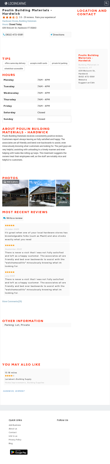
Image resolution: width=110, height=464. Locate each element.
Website (82, 80)
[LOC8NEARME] (15, 3)
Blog (11, 443)
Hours (5, 24)
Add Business (15, 425)
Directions (58, 34)
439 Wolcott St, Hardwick (87, 72)
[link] (15, 192)
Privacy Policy (15, 439)
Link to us (13, 436)
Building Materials (27, 21)
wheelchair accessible (13, 68)
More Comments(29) (12, 301)
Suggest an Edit (86, 83)
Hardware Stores (10, 21)
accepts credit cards (38, 63)
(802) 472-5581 (14, 34)
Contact (13, 432)
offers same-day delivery (14, 63)
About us (13, 428)
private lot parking (59, 63)
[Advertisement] (36, 47)
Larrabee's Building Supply (18, 379)
